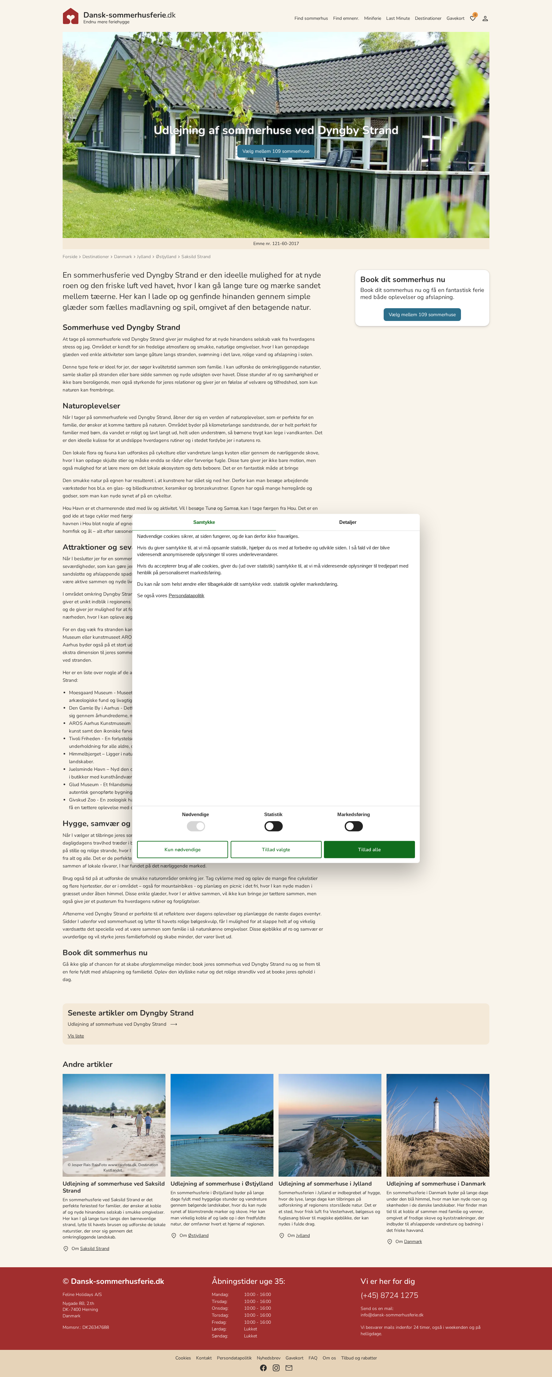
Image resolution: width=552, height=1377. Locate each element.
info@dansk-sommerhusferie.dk (392, 1315)
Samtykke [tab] (204, 522)
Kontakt (204, 1358)
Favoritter (475, 15)
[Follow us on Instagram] (276, 1368)
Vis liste (76, 1036)
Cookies (183, 1358)
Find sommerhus (311, 18)
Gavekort (455, 18)
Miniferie (372, 18)
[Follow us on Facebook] (263, 1368)
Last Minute (398, 18)
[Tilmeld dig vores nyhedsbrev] (289, 1368)
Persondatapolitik (234, 1358)
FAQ (313, 1358)
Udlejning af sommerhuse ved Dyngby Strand (117, 1024)
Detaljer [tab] (347, 522)
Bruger (485, 18)
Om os (329, 1358)
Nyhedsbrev (268, 1358)
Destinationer (428, 18)
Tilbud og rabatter (359, 1358)
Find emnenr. (346, 18)
